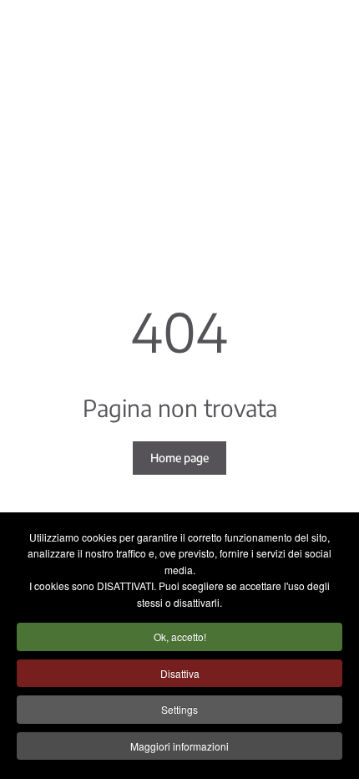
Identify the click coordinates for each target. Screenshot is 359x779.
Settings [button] (179, 709)
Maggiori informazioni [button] (179, 746)
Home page (179, 458)
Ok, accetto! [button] (180, 636)
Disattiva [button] (180, 673)
